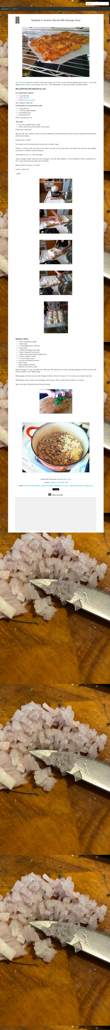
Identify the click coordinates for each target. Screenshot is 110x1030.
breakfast (50, 485)
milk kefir (26, 98)
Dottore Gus (67, 479)
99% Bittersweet (21, 82)
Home (15, 9)
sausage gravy (88, 485)
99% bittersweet (29, 485)
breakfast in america (61, 485)
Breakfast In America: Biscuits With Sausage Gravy (55, 20)
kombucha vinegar (28, 100)
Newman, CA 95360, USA (59, 482)
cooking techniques (75, 485)
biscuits (43, 485)
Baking (38, 485)
